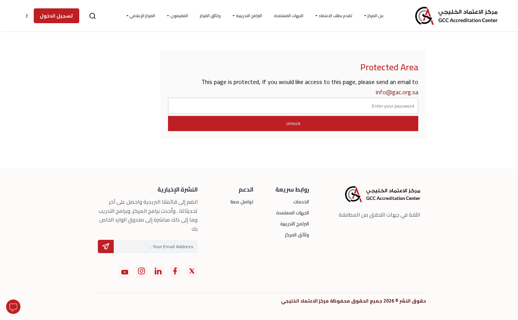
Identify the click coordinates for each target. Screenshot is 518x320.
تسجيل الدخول (56, 15)
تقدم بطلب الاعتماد (335, 15)
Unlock (293, 123)
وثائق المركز (210, 15)
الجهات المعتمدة (288, 15)
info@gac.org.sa (397, 92)
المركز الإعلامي (142, 15)
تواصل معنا (242, 202)
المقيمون (179, 15)
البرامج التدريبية (249, 15)
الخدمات (301, 202)
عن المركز (375, 15)
